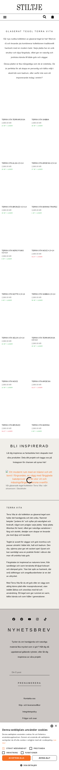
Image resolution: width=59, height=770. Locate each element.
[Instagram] (37, 619)
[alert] (29, 746)
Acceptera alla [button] (16, 758)
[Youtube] (29, 619)
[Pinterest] (21, 619)
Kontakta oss (29, 698)
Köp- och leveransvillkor (29, 705)
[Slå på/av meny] (5, 17)
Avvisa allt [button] (44, 758)
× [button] (56, 726)
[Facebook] (14, 619)
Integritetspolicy (29, 711)
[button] (45, 17)
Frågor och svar (29, 718)
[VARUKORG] (52, 17)
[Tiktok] (45, 619)
